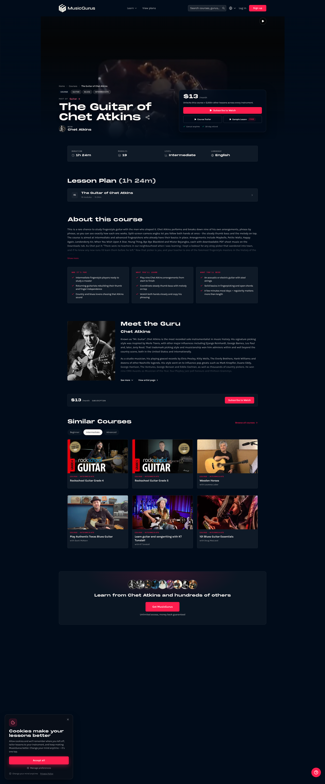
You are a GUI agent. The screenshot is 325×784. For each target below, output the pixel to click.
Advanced (111, 432)
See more (125, 380)
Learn (130, 8)
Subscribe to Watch (224, 110)
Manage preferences (40, 768)
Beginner (74, 432)
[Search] (223, 8)
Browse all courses (245, 422)
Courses (73, 86)
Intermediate (93, 432)
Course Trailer (204, 119)
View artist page (146, 380)
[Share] (147, 117)
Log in (242, 8)
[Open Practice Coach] (316, 772)
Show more (73, 258)
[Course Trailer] (262, 21)
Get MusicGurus (162, 606)
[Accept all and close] (67, 719)
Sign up (257, 8)
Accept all (39, 760)
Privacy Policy (46, 773)
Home (62, 86)
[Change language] (232, 8)
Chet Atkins (79, 129)
